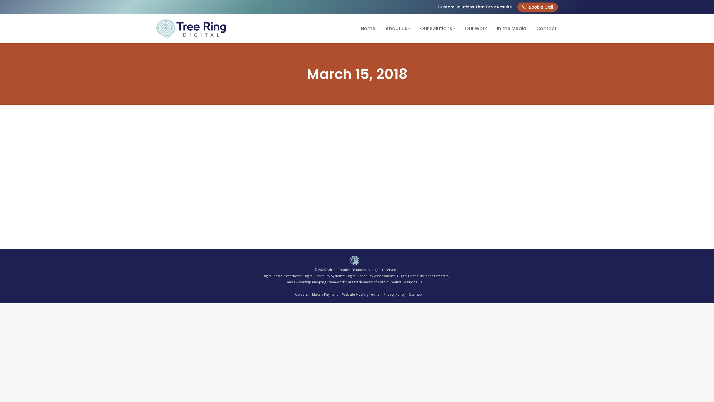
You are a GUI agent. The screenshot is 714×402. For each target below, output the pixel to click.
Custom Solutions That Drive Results (475, 7)
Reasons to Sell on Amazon (207, 223)
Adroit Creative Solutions (346, 269)
